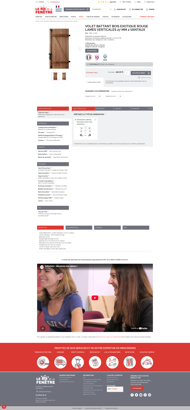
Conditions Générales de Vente (93, 408)
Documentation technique (66, 381)
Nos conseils (127, 2)
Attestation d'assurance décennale (93, 390)
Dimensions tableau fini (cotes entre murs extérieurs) (84, 122)
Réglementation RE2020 (89, 394)
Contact (41, 2)
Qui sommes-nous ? (112, 377)
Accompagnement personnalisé (92, 379)
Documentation (72, 227)
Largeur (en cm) (90, 96)
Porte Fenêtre (51, 17)
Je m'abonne (137, 388)
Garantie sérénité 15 (88, 383)
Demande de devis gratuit (75, 9)
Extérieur (116, 17)
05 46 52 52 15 (55, 2)
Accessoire (126, 17)
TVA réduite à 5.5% (88, 388)
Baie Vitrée (64, 17)
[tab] (50, 228)
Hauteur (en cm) (111, 96)
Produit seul (93, 72)
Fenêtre (39, 17)
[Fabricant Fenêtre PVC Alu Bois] (44, 9)
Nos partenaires (63, 379)
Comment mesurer (147, 17)
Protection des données (111, 408)
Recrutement (110, 381)
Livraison (98, 227)
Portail (106, 17)
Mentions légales (77, 408)
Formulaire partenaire (65, 377)
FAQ (84, 377)
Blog (138, 2)
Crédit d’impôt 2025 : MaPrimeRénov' (93, 385)
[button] (4, 406)
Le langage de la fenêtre (90, 381)
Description (42, 227)
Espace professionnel (113, 379)
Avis (125, 227)
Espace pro (150, 2)
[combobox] (102, 9)
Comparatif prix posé (88, 392)
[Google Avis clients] (115, 389)
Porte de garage (93, 17)
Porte (73, 17)
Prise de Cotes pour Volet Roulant (110, 337)
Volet (81, 17)
